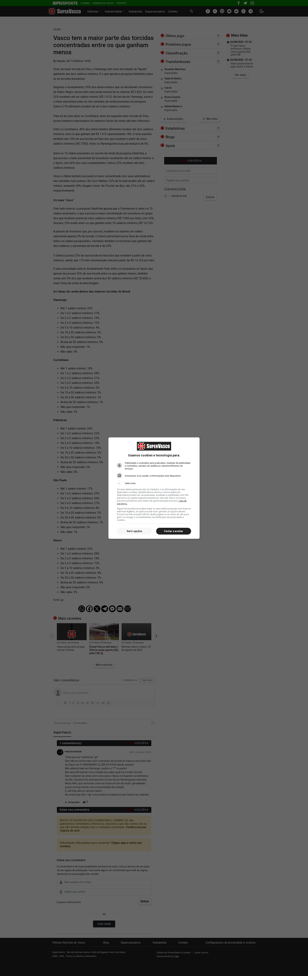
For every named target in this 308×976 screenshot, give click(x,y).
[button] (154, 483)
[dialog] (154, 488)
